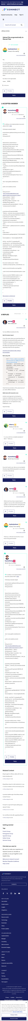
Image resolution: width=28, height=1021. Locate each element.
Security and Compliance (10, 1000)
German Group (7, 840)
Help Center (6, 864)
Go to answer (14, 45)
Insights (3, 907)
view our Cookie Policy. (18, 1011)
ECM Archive (6, 85)
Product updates (5, 928)
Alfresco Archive (5, 31)
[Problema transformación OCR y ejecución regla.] (23, 313)
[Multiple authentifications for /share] (25, 313)
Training (3, 976)
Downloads (4, 923)
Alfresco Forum (6, 809)
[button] (4, 91)
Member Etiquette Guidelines (11, 861)
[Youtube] (19, 893)
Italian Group (6, 838)
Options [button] (26, 31)
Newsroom (3, 966)
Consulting (3, 941)
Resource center (5, 917)
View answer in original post (9, 296)
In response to (18, 114)
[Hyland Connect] (11, 10)
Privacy (7, 997)
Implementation (5, 936)
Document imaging (5, 947)
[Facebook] (3, 893)
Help (15, 15)
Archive (8, 81)
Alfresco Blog (6, 779)
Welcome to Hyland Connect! (11, 859)
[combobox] (14, 25)
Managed (3, 938)
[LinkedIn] (15, 893)
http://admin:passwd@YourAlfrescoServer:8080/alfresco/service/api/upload (15, 360)
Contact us (14, 884)
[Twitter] (7, 893)
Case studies (4, 901)
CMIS (11, 126)
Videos (3, 926)
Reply (14, 95)
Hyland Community (6, 15)
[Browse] (3, 19)
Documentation (5, 979)
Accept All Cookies (14, 1018)
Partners (3, 960)
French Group (6, 831)
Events (3, 973)
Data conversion (5, 944)
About (2, 957)
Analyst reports (4, 904)
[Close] (26, 1002)
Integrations (4, 910)
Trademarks (20, 1000)
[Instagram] (11, 893)
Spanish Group (7, 836)
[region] (14, 1010)
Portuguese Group (8, 834)
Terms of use (19, 997)
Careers (3, 954)
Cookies (12, 997)
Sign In (21, 15)
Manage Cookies (14, 1014)
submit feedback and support (15, 4)
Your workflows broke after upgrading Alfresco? (13, 815)
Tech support (4, 982)
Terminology (4, 920)
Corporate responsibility (7, 963)
